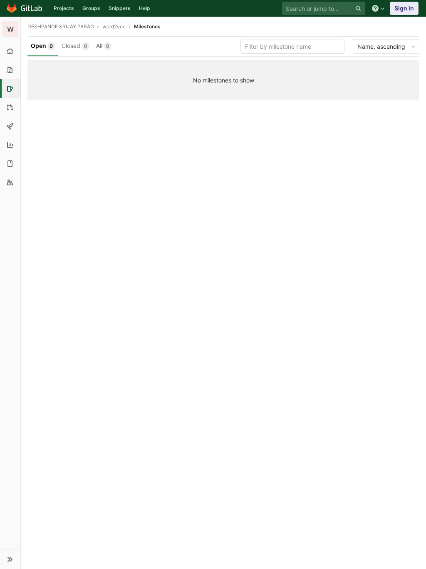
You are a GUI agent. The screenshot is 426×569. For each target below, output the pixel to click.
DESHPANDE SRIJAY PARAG (60, 26)
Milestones (147, 26)
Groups (91, 8)
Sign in (404, 8)
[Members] (10, 182)
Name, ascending (381, 46)
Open (42, 45)
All (102, 45)
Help (144, 8)
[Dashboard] (24, 8)
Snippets (120, 8)
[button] (10, 559)
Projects (64, 8)
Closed (74, 45)
